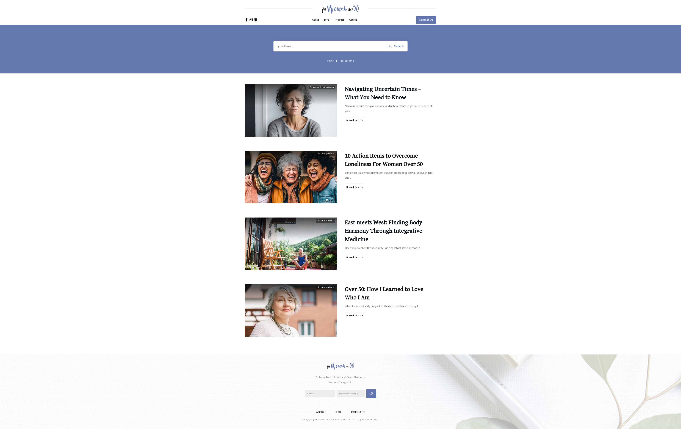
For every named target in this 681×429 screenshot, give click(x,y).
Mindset (314, 87)
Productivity (327, 87)
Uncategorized (325, 154)
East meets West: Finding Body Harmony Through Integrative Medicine (383, 231)
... (352, 112)
